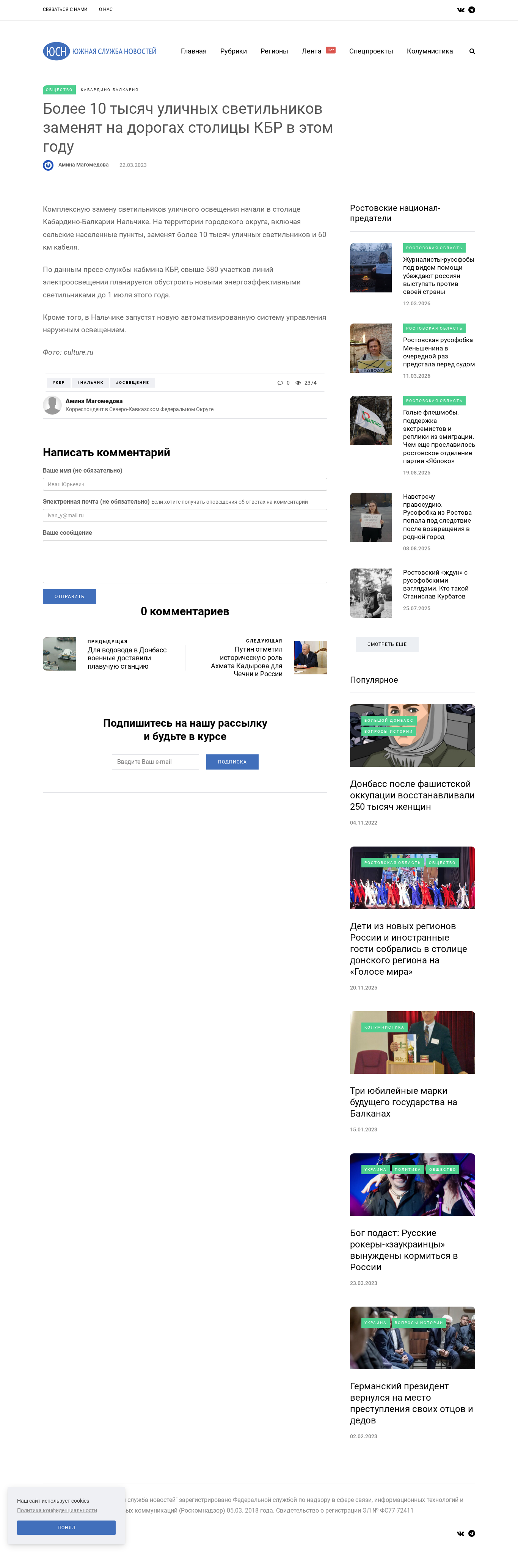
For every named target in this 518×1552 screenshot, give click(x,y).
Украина (375, 1169)
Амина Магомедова (83, 165)
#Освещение (132, 382)
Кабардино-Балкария (109, 90)
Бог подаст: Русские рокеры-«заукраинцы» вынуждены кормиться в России (404, 1250)
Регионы (274, 51)
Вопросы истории (388, 731)
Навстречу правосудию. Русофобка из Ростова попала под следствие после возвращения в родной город (437, 516)
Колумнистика (430, 51)
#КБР (59, 382)
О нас (106, 9)
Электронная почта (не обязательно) (96, 501)
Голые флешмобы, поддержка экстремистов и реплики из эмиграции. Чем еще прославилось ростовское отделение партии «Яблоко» (439, 436)
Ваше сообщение (67, 532)
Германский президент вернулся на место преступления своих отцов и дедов (411, 1403)
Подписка (232, 762)
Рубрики (233, 51)
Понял (66, 1527)
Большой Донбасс (389, 720)
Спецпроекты (371, 51)
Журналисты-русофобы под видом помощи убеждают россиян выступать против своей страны (438, 275)
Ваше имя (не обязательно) (82, 470)
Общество (59, 90)
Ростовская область (434, 248)
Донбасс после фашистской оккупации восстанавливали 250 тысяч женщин (412, 795)
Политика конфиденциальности (57, 1510)
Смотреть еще (387, 644)
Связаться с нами (65, 9)
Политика (408, 1169)
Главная (194, 51)
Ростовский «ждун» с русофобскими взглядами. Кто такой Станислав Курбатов (436, 584)
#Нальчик (90, 382)
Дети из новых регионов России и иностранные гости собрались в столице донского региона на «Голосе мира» (408, 949)
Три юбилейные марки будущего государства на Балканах (403, 1102)
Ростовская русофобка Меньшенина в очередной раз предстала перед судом (439, 352)
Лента (318, 51)
